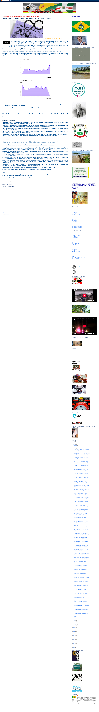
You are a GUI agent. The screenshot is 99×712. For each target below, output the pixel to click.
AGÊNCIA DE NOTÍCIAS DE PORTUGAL (78, 234)
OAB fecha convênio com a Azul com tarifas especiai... (81, 544)
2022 (74, 628)
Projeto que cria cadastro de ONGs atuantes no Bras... (81, 502)
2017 (74, 635)
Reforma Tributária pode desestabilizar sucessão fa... (81, 612)
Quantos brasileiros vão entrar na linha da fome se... (81, 593)
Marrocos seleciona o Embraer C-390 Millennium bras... (81, 538)
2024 (74, 444)
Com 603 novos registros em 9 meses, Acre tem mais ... (81, 609)
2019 (74, 632)
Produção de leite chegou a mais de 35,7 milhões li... (81, 506)
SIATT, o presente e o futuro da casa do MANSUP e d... (81, 486)
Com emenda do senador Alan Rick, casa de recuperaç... (81, 497)
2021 (74, 630)
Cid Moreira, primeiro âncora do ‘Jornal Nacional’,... (81, 594)
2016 (74, 636)
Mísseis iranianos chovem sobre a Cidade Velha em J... (81, 606)
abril (74, 621)
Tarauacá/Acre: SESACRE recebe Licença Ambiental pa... (82, 508)
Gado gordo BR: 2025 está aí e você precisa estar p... (81, 516)
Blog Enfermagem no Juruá (76, 214)
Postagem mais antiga (65, 212)
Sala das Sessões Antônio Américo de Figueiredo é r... (81, 510)
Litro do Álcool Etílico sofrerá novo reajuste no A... (81, 572)
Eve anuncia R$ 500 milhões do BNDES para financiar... (81, 557)
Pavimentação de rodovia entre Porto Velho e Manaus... (81, 558)
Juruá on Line (74, 219)
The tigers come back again (77, 474)
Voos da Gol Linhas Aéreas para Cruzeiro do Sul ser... (81, 494)
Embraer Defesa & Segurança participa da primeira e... (81, 604)
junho (75, 619)
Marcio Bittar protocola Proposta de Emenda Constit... (81, 504)
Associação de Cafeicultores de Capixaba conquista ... (81, 549)
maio (74, 620)
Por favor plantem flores (77, 525)
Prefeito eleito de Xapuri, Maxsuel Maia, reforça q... (81, 490)
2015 (74, 638)
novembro (75, 446)
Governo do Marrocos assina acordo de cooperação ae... (81, 457)
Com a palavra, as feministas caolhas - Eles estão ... (81, 552)
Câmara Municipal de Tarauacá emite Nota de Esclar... (81, 454)
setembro (75, 615)
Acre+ (73, 207)
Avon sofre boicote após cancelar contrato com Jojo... (81, 478)
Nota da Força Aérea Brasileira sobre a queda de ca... (81, 509)
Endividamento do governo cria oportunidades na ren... (81, 518)
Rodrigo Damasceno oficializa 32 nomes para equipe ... (81, 536)
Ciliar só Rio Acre (74, 215)
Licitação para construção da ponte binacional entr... (81, 526)
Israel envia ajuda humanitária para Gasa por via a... (81, 517)
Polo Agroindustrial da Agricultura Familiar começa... (81, 528)
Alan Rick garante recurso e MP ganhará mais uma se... (81, 530)
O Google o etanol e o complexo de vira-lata (80, 589)
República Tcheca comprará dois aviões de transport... (81, 600)
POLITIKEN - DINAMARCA (76, 252)
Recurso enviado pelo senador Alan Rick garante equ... (81, 576)
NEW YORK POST (74, 250)
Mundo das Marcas (74, 220)
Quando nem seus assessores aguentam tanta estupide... (81, 524)
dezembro (75, 445)
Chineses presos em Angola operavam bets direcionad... (81, 449)
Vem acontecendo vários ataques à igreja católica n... (81, 466)
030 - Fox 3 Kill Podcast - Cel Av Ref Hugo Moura (81, 461)
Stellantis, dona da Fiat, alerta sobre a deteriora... (80, 601)
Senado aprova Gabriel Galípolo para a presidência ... (81, 578)
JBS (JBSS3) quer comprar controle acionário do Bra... (81, 512)
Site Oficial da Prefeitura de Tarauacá (77, 226)
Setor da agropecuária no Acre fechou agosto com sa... (81, 598)
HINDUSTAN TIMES (75, 245)
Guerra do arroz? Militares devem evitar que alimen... (81, 493)
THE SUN (73, 259)
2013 (74, 640)
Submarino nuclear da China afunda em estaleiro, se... (81, 610)
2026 (74, 441)
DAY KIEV (73, 238)
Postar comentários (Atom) (8, 214)
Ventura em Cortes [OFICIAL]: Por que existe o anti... (81, 529)
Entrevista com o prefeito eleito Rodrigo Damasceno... (81, 574)
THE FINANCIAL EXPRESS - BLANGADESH (78, 257)
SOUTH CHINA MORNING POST (76, 255)
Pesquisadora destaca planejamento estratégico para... (81, 469)
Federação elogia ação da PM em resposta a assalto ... (81, 473)
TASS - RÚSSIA (74, 256)
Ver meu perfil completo (76, 707)
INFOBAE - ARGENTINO (75, 248)
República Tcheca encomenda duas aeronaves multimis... (82, 485)
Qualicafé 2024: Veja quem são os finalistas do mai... (81, 596)
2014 (74, 639)
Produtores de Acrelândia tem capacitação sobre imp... (81, 521)
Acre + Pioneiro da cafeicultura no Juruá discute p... (81, 540)
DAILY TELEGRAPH (75, 237)
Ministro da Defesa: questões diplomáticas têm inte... (81, 545)
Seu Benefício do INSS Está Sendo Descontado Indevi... (81, 514)
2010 (74, 644)
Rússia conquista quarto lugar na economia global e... (81, 462)
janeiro (75, 625)
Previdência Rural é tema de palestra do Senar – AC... (81, 450)
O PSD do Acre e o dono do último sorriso (79, 562)
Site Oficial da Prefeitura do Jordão (77, 227)
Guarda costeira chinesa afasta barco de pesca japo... (81, 542)
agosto (75, 616)
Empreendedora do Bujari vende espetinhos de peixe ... (81, 590)
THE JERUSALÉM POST (75, 258)
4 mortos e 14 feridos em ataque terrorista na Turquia (81, 498)
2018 (74, 634)
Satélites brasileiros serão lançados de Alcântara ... (81, 533)
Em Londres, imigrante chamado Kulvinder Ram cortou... (82, 453)
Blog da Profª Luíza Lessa (75, 212)
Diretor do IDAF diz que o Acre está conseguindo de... (81, 501)
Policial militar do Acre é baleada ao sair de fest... (80, 554)
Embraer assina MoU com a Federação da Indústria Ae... (81, 608)
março (75, 623)
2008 (74, 647)
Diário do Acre (74, 218)
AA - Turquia (74, 231)
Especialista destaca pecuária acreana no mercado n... (81, 565)
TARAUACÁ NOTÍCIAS (49, 4)
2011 (74, 643)
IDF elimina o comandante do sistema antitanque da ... (81, 564)
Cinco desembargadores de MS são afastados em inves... (81, 477)
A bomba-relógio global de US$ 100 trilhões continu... (81, 465)
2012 (74, 642)
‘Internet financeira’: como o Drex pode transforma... (81, 541)
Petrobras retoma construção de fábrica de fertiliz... (81, 470)
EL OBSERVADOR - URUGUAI (76, 241)
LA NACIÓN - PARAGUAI (75, 249)
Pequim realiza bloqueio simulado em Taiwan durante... (81, 553)
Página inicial (35, 212)
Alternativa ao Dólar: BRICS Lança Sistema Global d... (81, 532)
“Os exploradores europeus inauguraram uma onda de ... (81, 556)
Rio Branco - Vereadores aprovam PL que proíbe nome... (81, 482)
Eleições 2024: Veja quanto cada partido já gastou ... (81, 585)
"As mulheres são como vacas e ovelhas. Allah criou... (81, 561)
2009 (74, 646)
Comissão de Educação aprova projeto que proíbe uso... (81, 458)
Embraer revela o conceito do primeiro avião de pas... (81, 581)
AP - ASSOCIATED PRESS (76, 235)
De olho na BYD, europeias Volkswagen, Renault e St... (81, 566)
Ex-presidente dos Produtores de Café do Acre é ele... (81, 582)
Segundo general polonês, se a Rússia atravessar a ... (81, 569)
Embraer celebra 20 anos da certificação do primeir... (81, 520)
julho (75, 617)
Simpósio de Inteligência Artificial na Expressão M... (81, 492)
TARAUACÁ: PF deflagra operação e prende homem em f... (82, 560)
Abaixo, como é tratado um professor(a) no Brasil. (79, 338)
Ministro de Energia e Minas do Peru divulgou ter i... (81, 522)
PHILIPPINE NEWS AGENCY (76, 251)
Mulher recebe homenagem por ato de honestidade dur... (81, 605)
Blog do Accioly (74, 213)
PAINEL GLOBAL (74, 221)
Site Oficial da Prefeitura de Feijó (76, 225)
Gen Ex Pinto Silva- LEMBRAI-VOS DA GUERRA (81, 586)
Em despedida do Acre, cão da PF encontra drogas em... (81, 570)
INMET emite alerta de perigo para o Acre (79, 505)
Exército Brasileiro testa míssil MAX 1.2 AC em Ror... (81, 513)
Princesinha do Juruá (75, 222)
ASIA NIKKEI (74, 236)
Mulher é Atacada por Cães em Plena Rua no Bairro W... (81, 577)
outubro (75, 448)
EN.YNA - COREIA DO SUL (76, 243)
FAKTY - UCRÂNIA (75, 244)
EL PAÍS (73, 242)
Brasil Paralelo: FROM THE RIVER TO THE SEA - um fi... (82, 546)
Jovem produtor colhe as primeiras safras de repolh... (81, 537)
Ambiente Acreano (74, 211)
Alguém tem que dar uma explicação (79, 597)
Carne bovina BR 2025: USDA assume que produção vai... (82, 550)
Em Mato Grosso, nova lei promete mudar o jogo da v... (81, 481)
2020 (74, 631)
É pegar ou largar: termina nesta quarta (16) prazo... (81, 548)
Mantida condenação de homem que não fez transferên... (81, 580)
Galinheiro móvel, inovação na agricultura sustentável (81, 602)
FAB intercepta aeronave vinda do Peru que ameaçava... (81, 496)
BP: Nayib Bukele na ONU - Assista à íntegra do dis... (81, 613)
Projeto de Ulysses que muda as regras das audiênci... (81, 500)
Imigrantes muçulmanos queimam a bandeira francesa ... (81, 489)
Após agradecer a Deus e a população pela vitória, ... (81, 588)
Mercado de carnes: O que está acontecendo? (80, 573)
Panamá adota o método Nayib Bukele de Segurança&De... (82, 534)
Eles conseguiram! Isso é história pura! (79, 568)
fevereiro (75, 624)
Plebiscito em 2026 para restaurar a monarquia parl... (81, 584)
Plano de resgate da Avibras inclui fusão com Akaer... (81, 592)
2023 (74, 627)
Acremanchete (74, 208)
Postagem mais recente (5, 212)
